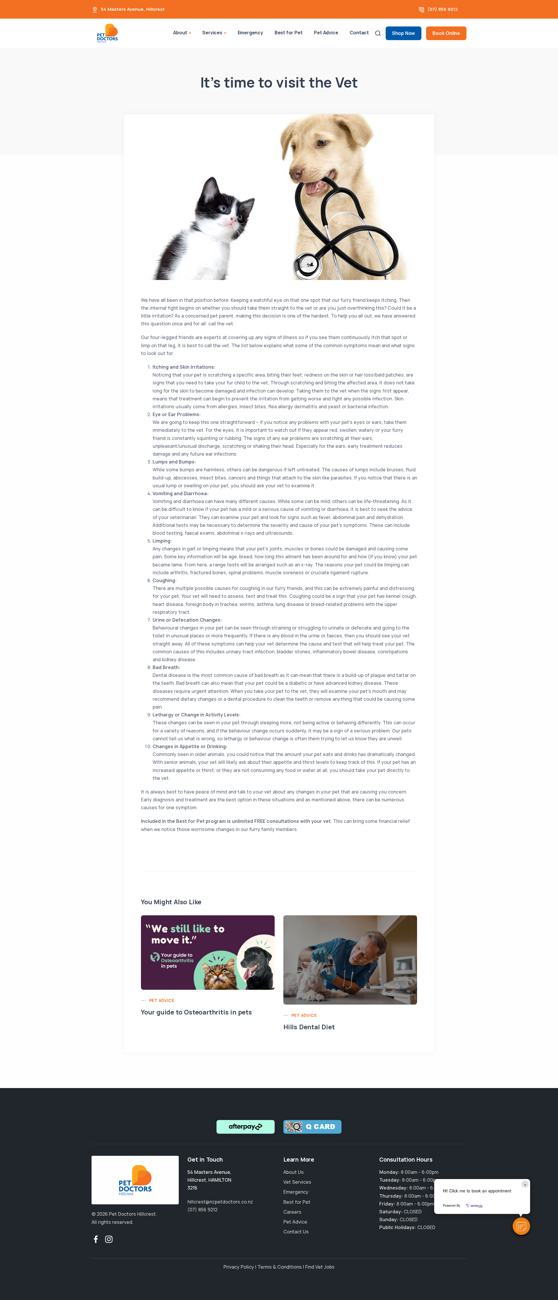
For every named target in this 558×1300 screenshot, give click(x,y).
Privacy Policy (238, 1267)
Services (212, 32)
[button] (521, 1226)
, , (209, 1180)
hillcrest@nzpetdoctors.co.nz (220, 1202)
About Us (293, 1172)
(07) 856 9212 (443, 9)
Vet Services (297, 1182)
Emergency (250, 32)
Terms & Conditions (279, 1267)
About (180, 32)
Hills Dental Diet (309, 1027)
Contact (359, 32)
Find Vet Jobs (320, 1267)
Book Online (446, 33)
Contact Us (296, 1231)
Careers (292, 1212)
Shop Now (403, 33)
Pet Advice (326, 32)
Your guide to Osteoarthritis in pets (196, 1012)
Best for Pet (289, 32)
